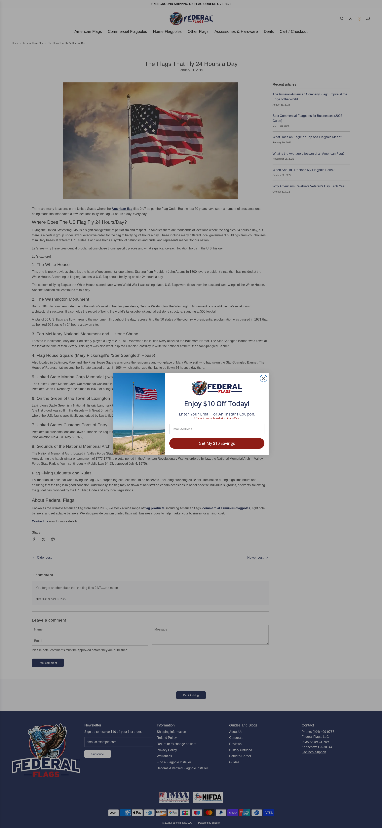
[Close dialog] (263, 378)
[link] (217, 388)
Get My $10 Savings (217, 443)
